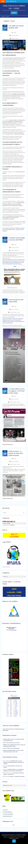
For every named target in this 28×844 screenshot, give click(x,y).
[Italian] (13, 521)
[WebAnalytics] (14, 825)
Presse (16, 38)
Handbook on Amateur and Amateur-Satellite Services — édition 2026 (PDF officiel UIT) (13, 230)
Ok (14, 841)
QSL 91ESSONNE (14, 535)
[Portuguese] (8, 521)
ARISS (11, 312)
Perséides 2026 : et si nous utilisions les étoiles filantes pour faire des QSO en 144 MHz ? (13, 762)
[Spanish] (14, 521)
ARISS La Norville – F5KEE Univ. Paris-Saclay (14, 592)
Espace (13, 38)
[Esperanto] (11, 521)
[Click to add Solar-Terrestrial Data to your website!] (14, 685)
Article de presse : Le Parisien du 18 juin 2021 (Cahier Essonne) (15, 453)
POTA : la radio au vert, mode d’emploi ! (11, 748)
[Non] (26, 838)
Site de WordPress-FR (7, 816)
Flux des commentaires (8, 814)
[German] (5, 521)
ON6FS (14, 32)
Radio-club (16, 250)
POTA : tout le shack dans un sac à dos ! (11, 742)
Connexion (5, 809)
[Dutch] (9, 521)
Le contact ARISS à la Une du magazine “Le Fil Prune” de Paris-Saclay (16, 391)
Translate (12, 525)
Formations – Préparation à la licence (16, 776)
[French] (6, 521)
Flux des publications (7, 812)
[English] (3, 521)
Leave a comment (15, 35)
